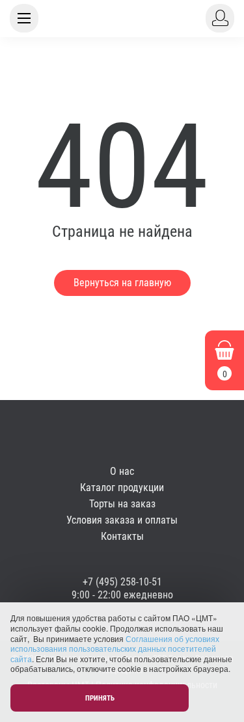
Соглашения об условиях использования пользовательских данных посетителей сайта (114, 648)
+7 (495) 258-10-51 (122, 582)
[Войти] (220, 18)
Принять (100, 698)
